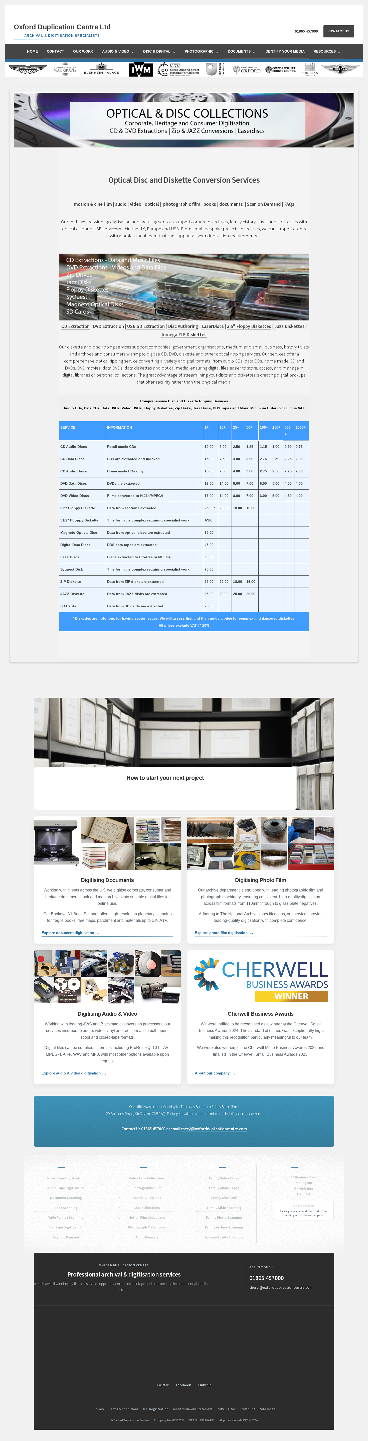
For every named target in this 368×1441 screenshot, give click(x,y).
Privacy (98, 1409)
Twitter (162, 1385)
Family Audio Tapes (224, 1188)
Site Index (267, 1409)
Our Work (83, 51)
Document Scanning (66, 1197)
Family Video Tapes (224, 1178)
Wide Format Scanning (66, 1217)
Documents (242, 51)
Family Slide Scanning (224, 1207)
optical (152, 204)
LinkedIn (205, 1385)
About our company (215, 1073)
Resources (327, 51)
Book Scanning (66, 1207)
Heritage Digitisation (66, 1227)
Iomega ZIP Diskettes (184, 334)
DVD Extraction (108, 326)
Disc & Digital (159, 51)
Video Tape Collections (147, 1178)
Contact (55, 51)
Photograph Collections (146, 1227)
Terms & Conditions (123, 1409)
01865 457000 (306, 31)
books (210, 204)
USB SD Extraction (145, 326)
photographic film (182, 204)
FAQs (289, 204)
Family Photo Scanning (224, 1217)
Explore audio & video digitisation (74, 1073)
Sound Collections (147, 1197)
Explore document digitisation (71, 932)
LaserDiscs (213, 326)
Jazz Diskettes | (290, 326)
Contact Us (338, 31)
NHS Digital (226, 1409)
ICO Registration (155, 1409)
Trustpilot (247, 1409)
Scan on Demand (66, 1237)
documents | (233, 204)
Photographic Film (146, 1188)
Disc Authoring (183, 326)
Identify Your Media (285, 51)
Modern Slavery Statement (193, 1409)
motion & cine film (93, 204)
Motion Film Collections (146, 1217)
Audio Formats (146, 1237)
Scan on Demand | (265, 204)
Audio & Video (118, 51)
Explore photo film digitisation (224, 932)
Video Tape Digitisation (65, 1178)
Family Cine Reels (224, 1197)
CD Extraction (75, 326)
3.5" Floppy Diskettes (249, 326)
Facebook (183, 1385)
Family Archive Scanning (224, 1227)
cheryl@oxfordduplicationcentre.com (214, 1129)
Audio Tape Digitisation (66, 1188)
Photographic (202, 51)
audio (121, 204)
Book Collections (147, 1207)
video (135, 204)
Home (32, 51)
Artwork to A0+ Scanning (224, 1237)
